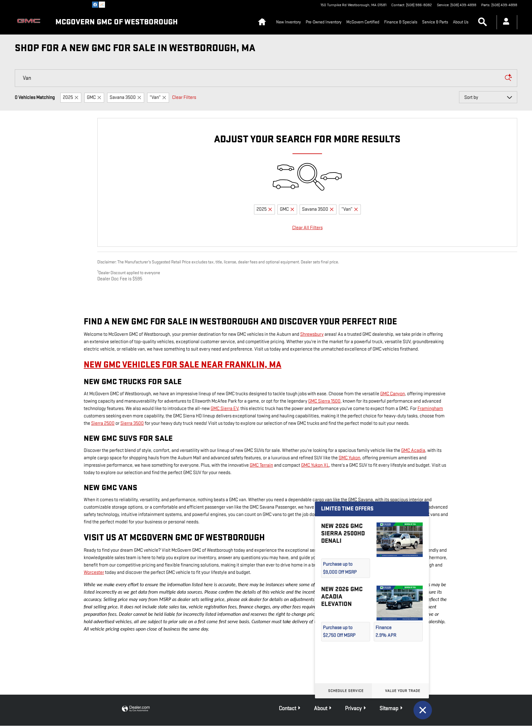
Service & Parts (435, 22)
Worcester (94, 572)
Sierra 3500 (132, 423)
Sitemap (389, 708)
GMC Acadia (413, 450)
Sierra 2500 (103, 423)
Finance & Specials (400, 22)
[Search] (508, 78)
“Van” (155, 97)
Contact (287, 708)
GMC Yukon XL (315, 465)
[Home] (30, 22)
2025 (68, 97)
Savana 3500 (123, 97)
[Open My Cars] (504, 22)
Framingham (430, 409)
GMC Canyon (392, 394)
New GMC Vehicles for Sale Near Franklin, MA (182, 364)
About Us (460, 22)
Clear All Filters (307, 228)
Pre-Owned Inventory (323, 22)
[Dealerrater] (102, 5)
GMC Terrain (261, 465)
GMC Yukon (349, 458)
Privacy (353, 708)
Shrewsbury (312, 334)
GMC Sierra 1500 (324, 401)
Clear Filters (184, 97)
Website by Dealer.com (136, 709)
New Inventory (288, 22)
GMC (91, 97)
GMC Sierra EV (224, 409)
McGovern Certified (362, 22)
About (320, 708)
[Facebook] (95, 5)
